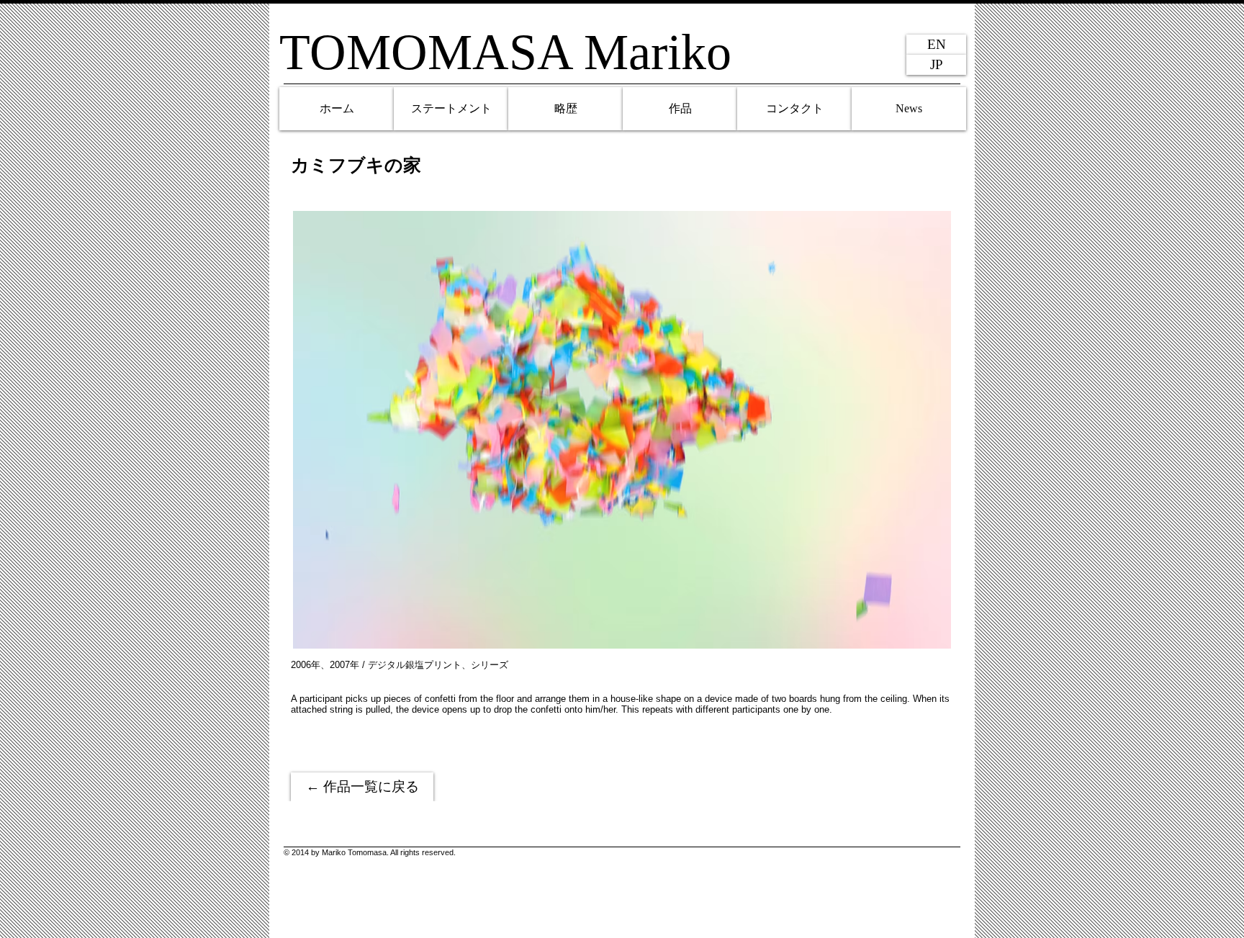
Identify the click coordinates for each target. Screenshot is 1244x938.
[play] (923, 636)
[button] (622, 430)
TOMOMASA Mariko (505, 52)
